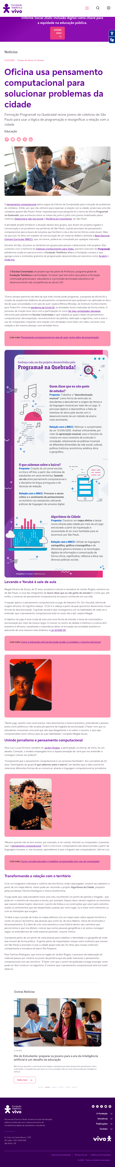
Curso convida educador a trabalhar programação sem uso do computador (60, 861)
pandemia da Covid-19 (42, 307)
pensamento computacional (21, 204)
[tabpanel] (57, 1040)
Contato (104, 1128)
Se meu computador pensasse (84, 311)
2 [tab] (47, 1087)
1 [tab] (40, 1087)
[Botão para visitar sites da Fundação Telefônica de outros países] (108, 8)
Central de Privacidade (61, 1155)
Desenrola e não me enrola (29, 218)
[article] (57, 587)
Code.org (9, 259)
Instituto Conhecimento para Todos (55, 248)
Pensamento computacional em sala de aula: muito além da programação (60, 337)
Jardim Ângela (52, 747)
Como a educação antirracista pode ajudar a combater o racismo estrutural (61, 642)
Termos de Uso (80, 1155)
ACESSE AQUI (57, 31)
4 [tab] (60, 1087)
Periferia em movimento (59, 218)
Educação (10, 131)
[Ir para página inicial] (12, 8)
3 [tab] (54, 1087)
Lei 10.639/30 (58, 630)
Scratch (103, 256)
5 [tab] (67, 1087)
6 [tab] (74, 1087)
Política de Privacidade (101, 1155)
